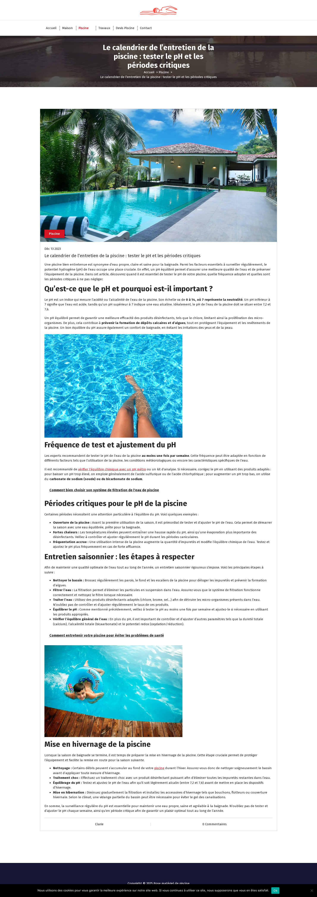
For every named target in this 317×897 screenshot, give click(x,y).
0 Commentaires (214, 824)
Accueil (51, 28)
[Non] (311, 890)
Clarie (99, 824)
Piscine (83, 28)
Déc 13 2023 (52, 249)
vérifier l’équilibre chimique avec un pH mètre (112, 469)
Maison (67, 28)
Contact (146, 28)
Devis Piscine (125, 28)
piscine (159, 768)
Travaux (104, 28)
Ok (275, 890)
